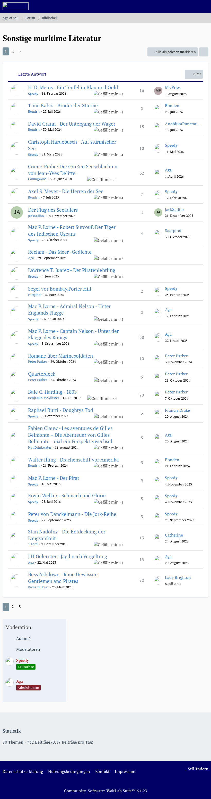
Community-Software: (105, 791)
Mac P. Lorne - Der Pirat (53, 478)
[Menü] (204, 6)
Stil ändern (198, 769)
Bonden (34, 111)
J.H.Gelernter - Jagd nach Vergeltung (67, 556)
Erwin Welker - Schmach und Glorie (67, 495)
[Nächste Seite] (28, 51)
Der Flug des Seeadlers (53, 210)
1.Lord (33, 544)
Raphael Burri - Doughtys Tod (60, 410)
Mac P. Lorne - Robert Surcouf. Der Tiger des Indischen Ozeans (72, 230)
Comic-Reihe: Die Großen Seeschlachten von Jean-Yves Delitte (72, 169)
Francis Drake (177, 410)
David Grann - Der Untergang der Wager (71, 123)
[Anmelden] (191, 6)
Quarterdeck (41, 373)
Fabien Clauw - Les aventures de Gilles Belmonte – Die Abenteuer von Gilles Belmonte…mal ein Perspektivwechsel (70, 434)
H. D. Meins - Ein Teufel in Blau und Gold (73, 87)
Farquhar (35, 294)
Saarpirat (173, 230)
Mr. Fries (173, 87)
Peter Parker (37, 361)
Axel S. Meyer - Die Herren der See (65, 191)
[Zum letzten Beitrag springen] (158, 91)
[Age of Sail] (16, 6)
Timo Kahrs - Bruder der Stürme (63, 105)
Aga (168, 170)
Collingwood (37, 179)
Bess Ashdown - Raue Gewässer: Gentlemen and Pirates (63, 577)
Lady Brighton (178, 577)
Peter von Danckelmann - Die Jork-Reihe (72, 514)
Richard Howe (38, 587)
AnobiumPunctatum (182, 124)
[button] (203, 51)
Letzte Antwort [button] (32, 74)
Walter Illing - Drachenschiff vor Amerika (73, 459)
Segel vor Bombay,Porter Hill (59, 288)
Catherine (174, 535)
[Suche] (178, 6)
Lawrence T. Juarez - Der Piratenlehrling (71, 270)
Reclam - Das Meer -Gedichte (60, 252)
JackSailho (36, 215)
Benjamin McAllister (43, 398)
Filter (197, 74)
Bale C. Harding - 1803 (52, 392)
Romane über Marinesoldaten (60, 355)
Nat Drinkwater (39, 447)
